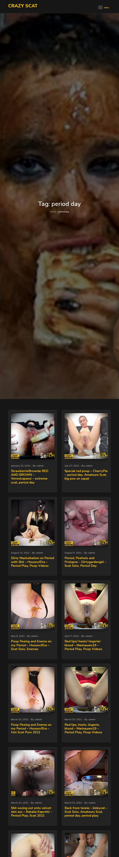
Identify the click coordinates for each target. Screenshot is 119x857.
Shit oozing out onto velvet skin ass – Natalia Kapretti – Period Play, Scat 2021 (31, 812)
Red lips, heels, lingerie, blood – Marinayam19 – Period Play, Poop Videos (83, 729)
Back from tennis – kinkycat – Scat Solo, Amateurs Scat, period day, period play (86, 812)
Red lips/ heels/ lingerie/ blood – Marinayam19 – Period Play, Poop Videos (83, 645)
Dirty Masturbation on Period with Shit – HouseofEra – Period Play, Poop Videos (32, 562)
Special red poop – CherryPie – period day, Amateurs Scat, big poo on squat (86, 475)
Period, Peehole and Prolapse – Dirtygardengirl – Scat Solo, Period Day (85, 562)
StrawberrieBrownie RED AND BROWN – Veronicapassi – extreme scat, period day (29, 477)
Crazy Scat (22, 6)
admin (40, 465)
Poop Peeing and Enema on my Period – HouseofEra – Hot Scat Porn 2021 (31, 729)
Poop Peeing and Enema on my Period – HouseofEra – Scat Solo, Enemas (31, 645)
